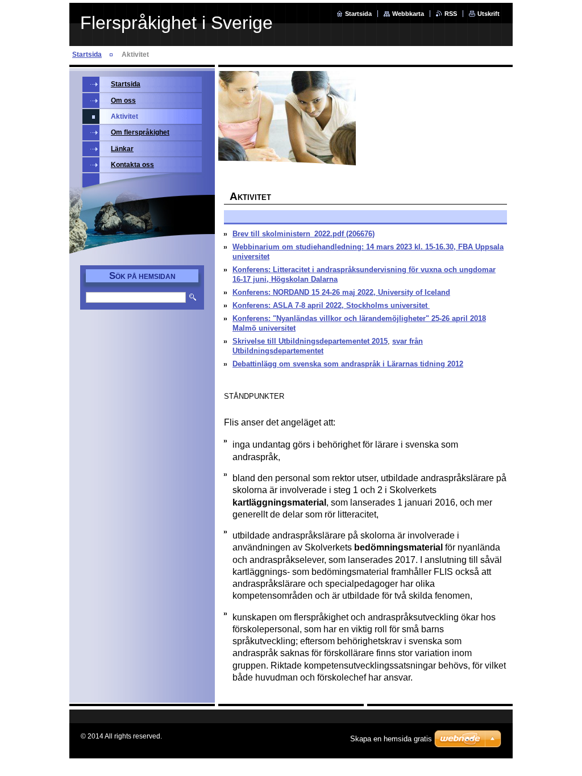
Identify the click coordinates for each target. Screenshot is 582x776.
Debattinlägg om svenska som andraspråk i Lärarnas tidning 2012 (347, 364)
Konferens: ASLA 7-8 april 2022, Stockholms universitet (331, 305)
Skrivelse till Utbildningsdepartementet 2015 (310, 341)
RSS (450, 13)
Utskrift (488, 13)
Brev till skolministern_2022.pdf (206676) (303, 234)
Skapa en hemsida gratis (391, 739)
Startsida (358, 13)
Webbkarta (408, 13)
